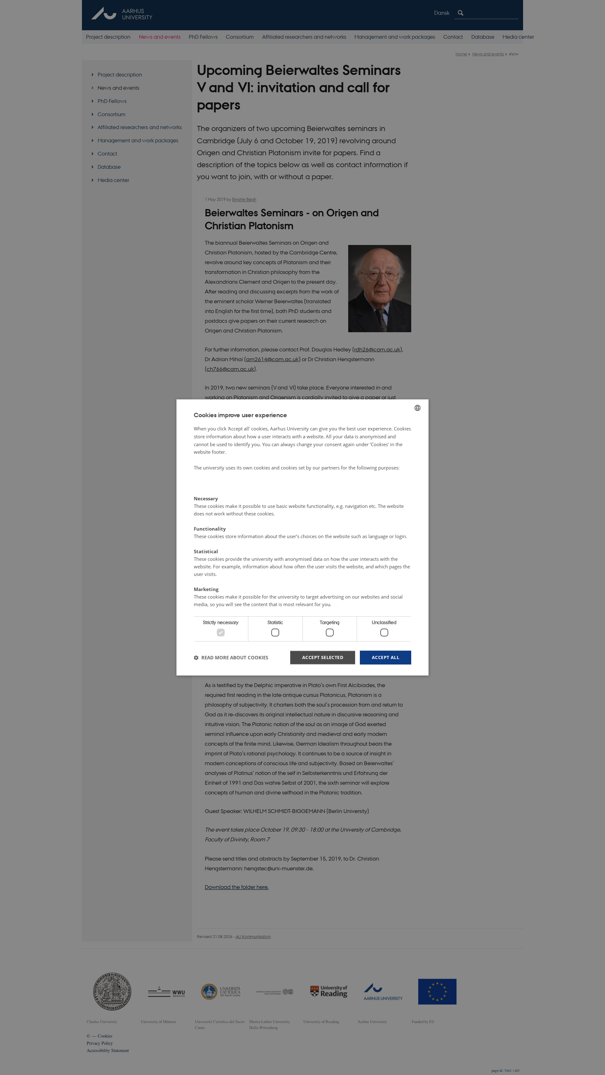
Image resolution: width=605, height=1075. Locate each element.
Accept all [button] (385, 657)
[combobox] (417, 408)
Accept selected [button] (322, 657)
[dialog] (302, 537)
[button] (231, 657)
